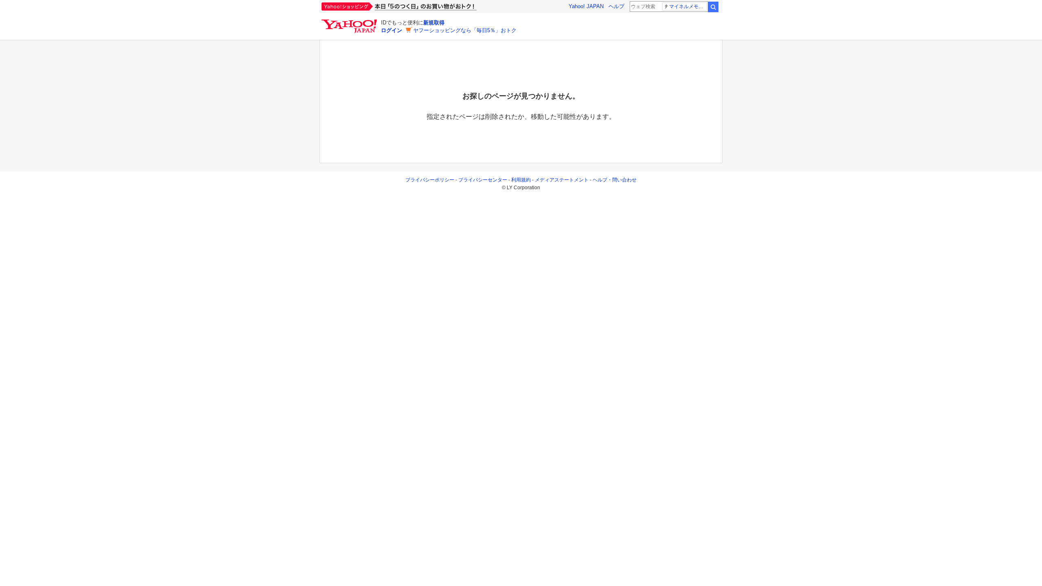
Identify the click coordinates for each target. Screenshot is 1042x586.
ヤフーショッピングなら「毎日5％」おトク (465, 30)
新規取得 (433, 23)
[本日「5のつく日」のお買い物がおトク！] (417, 6)
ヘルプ (616, 6)
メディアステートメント (562, 180)
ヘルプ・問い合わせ (615, 180)
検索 (713, 7)
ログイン (391, 30)
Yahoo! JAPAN (586, 6)
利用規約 (521, 180)
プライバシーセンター (482, 180)
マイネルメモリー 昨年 (688, 6)
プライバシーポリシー (429, 180)
